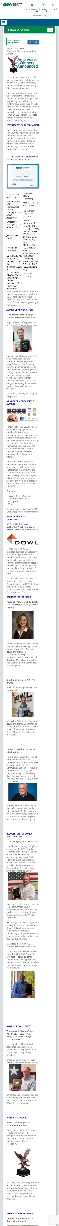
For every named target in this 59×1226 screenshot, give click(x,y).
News (44, 9)
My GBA (52, 9)
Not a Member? (32, 9)
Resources (37, 15)
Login (46, 15)
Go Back (33, 42)
